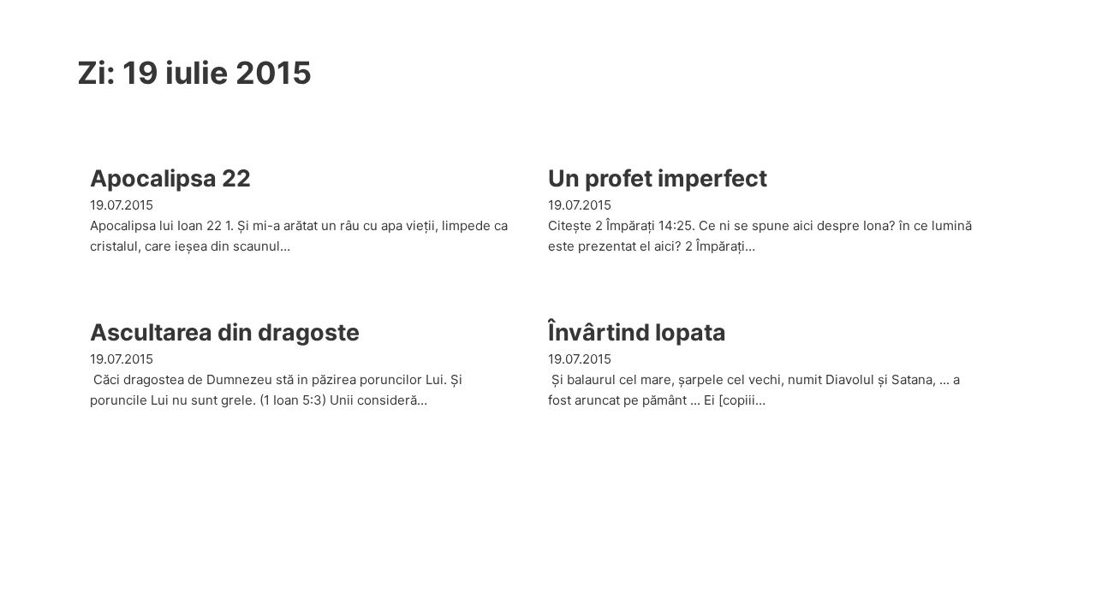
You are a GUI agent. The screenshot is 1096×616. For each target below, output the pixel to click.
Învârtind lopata (637, 332)
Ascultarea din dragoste (225, 332)
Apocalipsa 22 (170, 178)
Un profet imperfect (657, 178)
